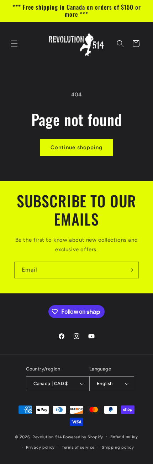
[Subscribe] (130, 270)
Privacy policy (40, 447)
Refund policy (124, 436)
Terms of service (78, 447)
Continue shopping (76, 147)
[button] (14, 43)
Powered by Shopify (83, 436)
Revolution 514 (47, 436)
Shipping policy (118, 447)
